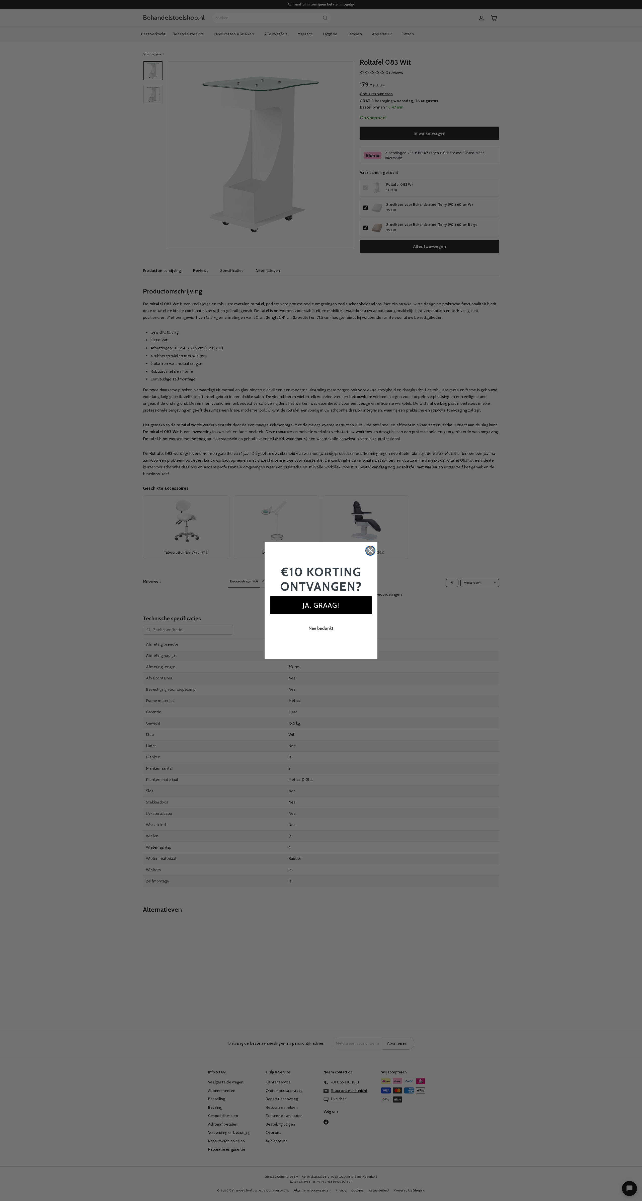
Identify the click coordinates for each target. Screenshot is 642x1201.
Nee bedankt (321, 628)
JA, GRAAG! (321, 605)
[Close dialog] (370, 550)
